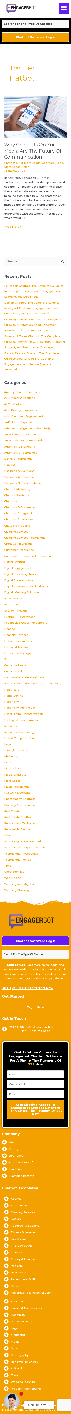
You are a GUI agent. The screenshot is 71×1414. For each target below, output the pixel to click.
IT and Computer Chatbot (22, 738)
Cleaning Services (16, 531)
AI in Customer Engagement (23, 416)
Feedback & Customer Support (25, 622)
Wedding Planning (16, 890)
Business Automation (19, 477)
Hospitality (11, 701)
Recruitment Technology (21, 823)
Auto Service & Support (20, 434)
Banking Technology (18, 458)
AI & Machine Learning (19, 397)
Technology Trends (17, 859)
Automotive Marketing (19, 446)
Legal (7, 744)
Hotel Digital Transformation (23, 713)
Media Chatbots (15, 774)
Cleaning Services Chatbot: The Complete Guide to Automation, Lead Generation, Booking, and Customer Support (33, 325)
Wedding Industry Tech (20, 884)
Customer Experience (19, 549)
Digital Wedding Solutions (21, 592)
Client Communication (19, 543)
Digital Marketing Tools (20, 574)
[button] (63, 8)
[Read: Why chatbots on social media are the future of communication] (35, 116)
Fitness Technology (17, 653)
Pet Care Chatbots (17, 792)
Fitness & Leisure (16, 646)
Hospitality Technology (20, 707)
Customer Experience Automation (27, 556)
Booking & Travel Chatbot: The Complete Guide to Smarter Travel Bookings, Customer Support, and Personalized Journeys (34, 342)
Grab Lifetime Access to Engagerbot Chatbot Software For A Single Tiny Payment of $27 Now (35, 1109)
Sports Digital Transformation (24, 841)
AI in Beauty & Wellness (20, 410)
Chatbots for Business (19, 519)
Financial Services (16, 634)
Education (11, 604)
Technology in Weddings (21, 853)
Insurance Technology (19, 732)
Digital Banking (14, 561)
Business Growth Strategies (23, 482)
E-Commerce (13, 598)
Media (8, 762)
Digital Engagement (17, 568)
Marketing (11, 756)
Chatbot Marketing (17, 489)
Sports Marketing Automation (24, 847)
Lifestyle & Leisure (16, 750)
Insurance (11, 726)
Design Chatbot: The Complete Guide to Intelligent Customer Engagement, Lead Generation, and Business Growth (32, 308)
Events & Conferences (19, 616)
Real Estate (12, 811)
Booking (10, 464)
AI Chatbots (12, 404)
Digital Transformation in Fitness (26, 586)
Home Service (13, 695)
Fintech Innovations (18, 641)
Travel (8, 865)
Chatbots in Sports (17, 525)
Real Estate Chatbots (19, 817)
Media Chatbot (14, 768)
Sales (25, 166)
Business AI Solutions (19, 470)
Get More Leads (29, 162)
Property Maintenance (19, 805)
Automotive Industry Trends (23, 440)
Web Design (12, 877)
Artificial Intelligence (18, 422)
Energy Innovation (16, 610)
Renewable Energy (17, 829)
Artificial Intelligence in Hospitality (27, 428)
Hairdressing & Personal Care (24, 677)
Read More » (12, 226)
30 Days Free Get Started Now (27, 988)
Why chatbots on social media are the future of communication (32, 151)
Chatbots (10, 162)
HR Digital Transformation (22, 720)
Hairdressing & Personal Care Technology (32, 683)
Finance (9, 628)
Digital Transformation (19, 580)
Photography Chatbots (20, 798)
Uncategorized (14, 871)
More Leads (12, 166)
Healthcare (11, 689)
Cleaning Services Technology (24, 537)
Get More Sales (52, 162)
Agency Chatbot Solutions (22, 392)
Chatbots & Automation (20, 507)
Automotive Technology (20, 452)
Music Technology (16, 786)
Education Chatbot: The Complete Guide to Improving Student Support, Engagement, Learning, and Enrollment (34, 291)
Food (7, 659)
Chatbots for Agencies (19, 513)
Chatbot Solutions (16, 495)
